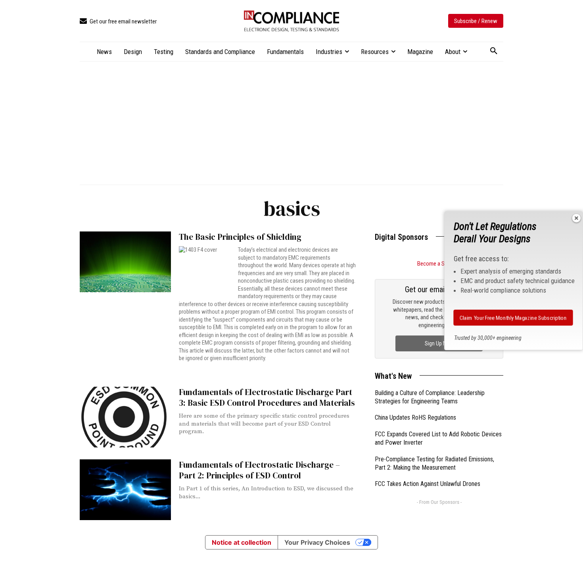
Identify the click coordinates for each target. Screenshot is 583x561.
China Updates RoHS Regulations (415, 417)
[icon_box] (118, 21)
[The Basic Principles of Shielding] (125, 261)
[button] (493, 51)
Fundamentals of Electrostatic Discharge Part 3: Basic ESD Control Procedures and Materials (267, 397)
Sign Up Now (439, 343)
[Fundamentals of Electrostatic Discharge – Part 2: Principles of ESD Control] (125, 489)
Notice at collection (241, 542)
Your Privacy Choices (317, 542)
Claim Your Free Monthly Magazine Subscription (513, 317)
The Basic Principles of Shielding (240, 237)
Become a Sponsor (439, 263)
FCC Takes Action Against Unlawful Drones (427, 484)
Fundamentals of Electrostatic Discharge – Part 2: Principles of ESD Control (259, 470)
